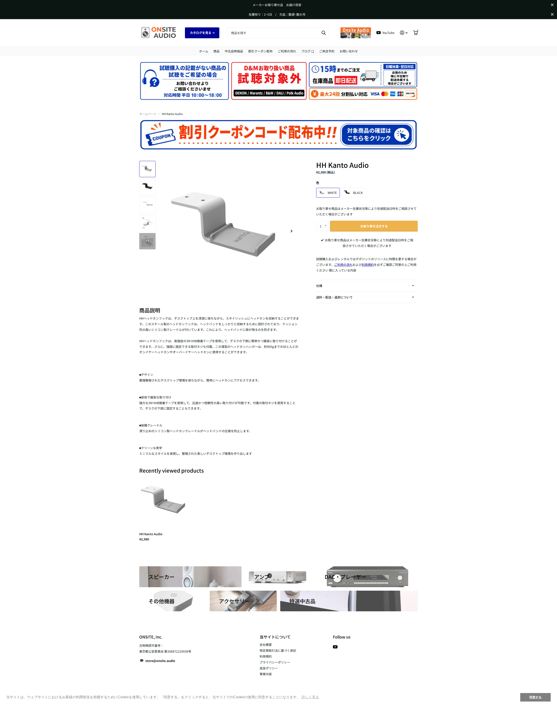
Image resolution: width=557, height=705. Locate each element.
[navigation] (147, 169)
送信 (324, 32)
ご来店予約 (326, 51)
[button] (327, 222)
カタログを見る (201, 32)
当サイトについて (275, 637)
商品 (216, 51)
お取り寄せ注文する (374, 226)
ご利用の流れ (287, 51)
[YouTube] (335, 646)
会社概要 (266, 644)
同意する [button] (535, 697)
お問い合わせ (349, 51)
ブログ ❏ (307, 51)
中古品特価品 (234, 51)
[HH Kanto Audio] (165, 502)
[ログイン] (404, 33)
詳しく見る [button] (310, 697)
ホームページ (147, 114)
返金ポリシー (269, 668)
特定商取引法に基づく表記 (278, 650)
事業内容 (266, 674)
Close (552, 5)
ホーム (203, 51)
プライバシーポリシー (275, 662)
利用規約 (266, 656)
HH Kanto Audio (151, 534)
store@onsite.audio (160, 660)
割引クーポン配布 (260, 51)
